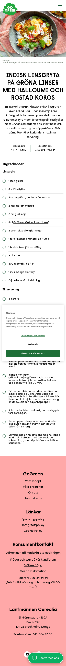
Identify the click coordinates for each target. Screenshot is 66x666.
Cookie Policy (33, 531)
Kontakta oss (33, 498)
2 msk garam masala (21, 206)
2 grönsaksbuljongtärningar (25, 230)
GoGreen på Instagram (27, 654)
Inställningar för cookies (33, 336)
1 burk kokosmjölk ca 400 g (24, 247)
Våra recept (33, 481)
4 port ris (13, 299)
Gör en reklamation (33, 571)
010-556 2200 (42, 634)
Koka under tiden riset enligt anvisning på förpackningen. (33, 411)
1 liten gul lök (16, 181)
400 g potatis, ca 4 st (21, 264)
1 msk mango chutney (21, 272)
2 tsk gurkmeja (17, 214)
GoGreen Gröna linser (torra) (31, 222)
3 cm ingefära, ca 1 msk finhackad (29, 197)
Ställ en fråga (33, 565)
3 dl (28, 222)
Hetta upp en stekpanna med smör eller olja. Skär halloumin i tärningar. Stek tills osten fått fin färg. (32, 424)
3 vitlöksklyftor (17, 189)
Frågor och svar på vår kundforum (33, 559)
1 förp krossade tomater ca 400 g (28, 239)
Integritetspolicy (33, 525)
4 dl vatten (14, 255)
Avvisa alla (33, 344)
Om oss (33, 492)
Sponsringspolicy (33, 519)
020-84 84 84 (39, 578)
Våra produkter (33, 487)
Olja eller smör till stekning (24, 280)
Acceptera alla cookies (33, 353)
